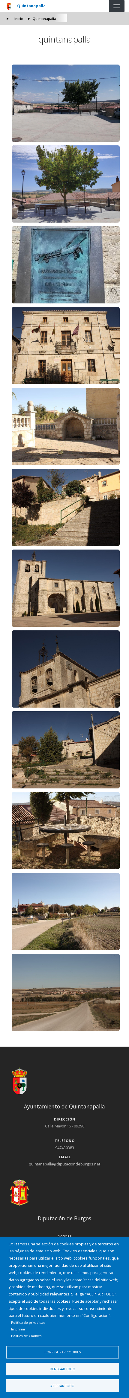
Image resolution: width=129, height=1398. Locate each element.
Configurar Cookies (62, 1352)
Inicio (18, 18)
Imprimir (18, 1329)
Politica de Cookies (26, 1335)
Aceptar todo (62, 1386)
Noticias (65, 1236)
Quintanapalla (31, 5)
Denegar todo (62, 1369)
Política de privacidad (28, 1322)
